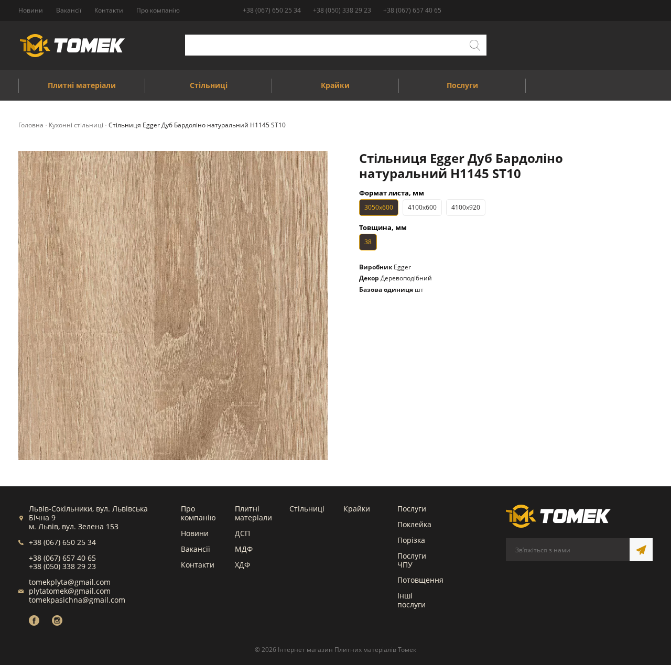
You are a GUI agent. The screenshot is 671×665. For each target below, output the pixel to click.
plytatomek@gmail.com (70, 591)
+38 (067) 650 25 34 (272, 10)
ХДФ (242, 565)
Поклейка (414, 524)
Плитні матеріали (253, 513)
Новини (195, 533)
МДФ (244, 549)
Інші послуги (411, 600)
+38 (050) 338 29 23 (342, 10)
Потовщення (420, 580)
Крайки (356, 509)
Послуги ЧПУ (411, 560)
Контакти (197, 565)
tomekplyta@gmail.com (70, 582)
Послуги (411, 509)
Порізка (411, 540)
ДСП (242, 533)
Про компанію (198, 513)
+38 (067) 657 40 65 (412, 10)
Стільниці (306, 509)
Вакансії (195, 549)
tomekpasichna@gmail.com (77, 600)
